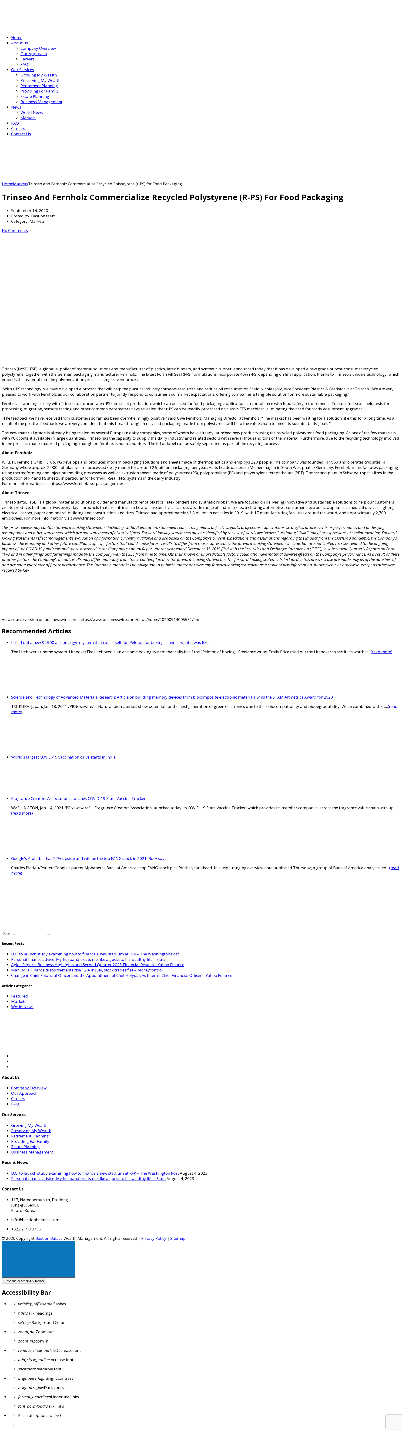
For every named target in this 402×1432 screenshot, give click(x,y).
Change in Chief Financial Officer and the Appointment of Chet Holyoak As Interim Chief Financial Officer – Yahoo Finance (121, 975)
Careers (27, 59)
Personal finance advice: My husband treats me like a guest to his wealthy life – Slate (88, 959)
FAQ (24, 64)
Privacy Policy (153, 1238)
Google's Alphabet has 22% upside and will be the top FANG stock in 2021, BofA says (88, 858)
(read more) (381, 651)
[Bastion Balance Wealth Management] (41, 28)
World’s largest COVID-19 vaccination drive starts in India (63, 757)
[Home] (37, 178)
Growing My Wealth (38, 75)
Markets (28, 117)
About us (19, 43)
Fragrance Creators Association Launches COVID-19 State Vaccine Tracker (78, 798)
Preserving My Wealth (40, 80)
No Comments (15, 230)
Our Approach (33, 53)
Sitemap (178, 1238)
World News (31, 112)
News (16, 107)
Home (16, 37)
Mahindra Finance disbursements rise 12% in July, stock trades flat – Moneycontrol (87, 970)
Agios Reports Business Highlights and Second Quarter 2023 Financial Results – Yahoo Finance (97, 964)
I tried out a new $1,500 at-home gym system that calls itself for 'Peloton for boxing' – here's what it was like (109, 642)
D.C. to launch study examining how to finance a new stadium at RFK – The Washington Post (95, 954)
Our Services (22, 69)
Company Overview (38, 48)
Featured (19, 996)
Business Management (41, 101)
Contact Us (21, 133)
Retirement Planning (39, 85)
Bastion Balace (49, 1238)
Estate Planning (34, 96)
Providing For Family (39, 91)
